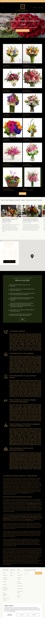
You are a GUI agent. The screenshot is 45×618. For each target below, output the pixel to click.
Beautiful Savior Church (35, 440)
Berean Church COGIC (36, 443)
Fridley (29, 339)
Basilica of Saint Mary (24, 440)
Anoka (23, 333)
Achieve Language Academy (29, 405)
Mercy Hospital (25, 365)
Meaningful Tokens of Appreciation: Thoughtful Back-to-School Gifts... (10, 220)
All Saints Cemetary (24, 381)
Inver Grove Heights (14, 340)
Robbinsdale (12, 347)
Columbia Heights (34, 336)
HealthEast (21, 362)
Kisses (24, 116)
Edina (39, 337)
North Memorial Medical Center (24, 369)
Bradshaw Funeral (13, 386)
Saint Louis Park (32, 347)
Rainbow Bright (6, 140)
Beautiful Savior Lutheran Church (17, 441)
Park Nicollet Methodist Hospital (17, 370)
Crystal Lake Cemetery (21, 394)
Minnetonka (28, 343)
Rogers (16, 347)
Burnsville (35, 335)
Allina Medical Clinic (25, 357)
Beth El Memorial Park (24, 385)
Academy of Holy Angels (15, 405)
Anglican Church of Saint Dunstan (33, 433)
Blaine (10, 335)
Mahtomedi (21, 341)
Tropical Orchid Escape (8, 165)
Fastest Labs (30, 361)
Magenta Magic (6, 91)
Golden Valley (34, 339)
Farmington (19, 339)
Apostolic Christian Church (23, 435)
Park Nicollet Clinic (36, 369)
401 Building (12, 404)
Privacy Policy (12, 611)
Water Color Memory (27, 165)
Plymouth (27, 345)
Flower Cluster (6, 116)
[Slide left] (20, 236)
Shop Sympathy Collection (22, 30)
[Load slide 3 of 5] (21, 39)
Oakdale (14, 345)
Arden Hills (34, 333)
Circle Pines (27, 336)
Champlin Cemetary (27, 389)
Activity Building (18, 407)
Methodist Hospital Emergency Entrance (25, 368)
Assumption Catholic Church (34, 436)
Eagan (30, 337)
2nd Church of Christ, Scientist (16, 428)
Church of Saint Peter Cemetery (21, 390)
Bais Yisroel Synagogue (29, 439)
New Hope (27, 344)
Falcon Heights (12, 339)
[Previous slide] (14, 39)
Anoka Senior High (13, 420)
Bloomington (15, 335)
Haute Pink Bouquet (27, 91)
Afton (10, 333)
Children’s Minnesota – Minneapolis (25, 360)
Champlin (11, 336)
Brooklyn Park (30, 335)
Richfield (39, 345)
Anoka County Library (25, 415)
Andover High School (36, 412)
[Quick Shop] (34, 8)
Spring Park (15, 349)
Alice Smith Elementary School (28, 409)
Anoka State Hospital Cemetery (17, 382)
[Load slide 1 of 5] (17, 39)
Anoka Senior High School (24, 420)
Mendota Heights (13, 343)
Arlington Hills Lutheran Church (17, 436)
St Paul (20, 349)
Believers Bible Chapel (14, 443)
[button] (2, 7)
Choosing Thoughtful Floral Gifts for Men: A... (31, 220)
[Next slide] (27, 39)
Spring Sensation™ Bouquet (29, 66)
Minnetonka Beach (36, 343)
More (22, 319)
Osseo (18, 345)
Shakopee (19, 348)
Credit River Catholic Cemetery (24, 393)
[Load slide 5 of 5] (24, 39)
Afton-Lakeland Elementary (21, 408)
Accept (21, 614)
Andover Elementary (14, 412)
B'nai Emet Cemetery (19, 384)
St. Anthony (25, 349)
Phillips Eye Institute (30, 370)
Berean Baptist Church (25, 443)
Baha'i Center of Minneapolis (16, 439)
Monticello (11, 344)
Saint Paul (39, 347)
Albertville (15, 333)
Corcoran (15, 337)
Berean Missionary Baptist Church (17, 444)
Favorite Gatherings (27, 140)
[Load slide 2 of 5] (19, 39)
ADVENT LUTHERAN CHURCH (30, 428)
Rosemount (21, 347)
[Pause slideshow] (30, 39)
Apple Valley (28, 333)
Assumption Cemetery (31, 382)
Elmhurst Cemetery (24, 396)
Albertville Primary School (15, 409)
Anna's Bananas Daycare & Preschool (18, 413)
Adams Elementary (28, 407)
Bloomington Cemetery (35, 385)
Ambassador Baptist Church (19, 433)
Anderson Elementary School (34, 411)
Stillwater (31, 349)
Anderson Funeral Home (35, 381)
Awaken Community (28, 437)
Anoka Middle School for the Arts (22, 416)
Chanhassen (17, 336)
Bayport (39, 333)
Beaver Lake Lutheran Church (33, 441)
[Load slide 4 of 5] (23, 39)
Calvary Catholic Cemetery (22, 388)
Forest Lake (24, 339)
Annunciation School (33, 413)
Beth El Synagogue (29, 444)
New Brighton (22, 344)
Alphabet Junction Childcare (20, 411)
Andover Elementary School (25, 412)
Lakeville (27, 340)
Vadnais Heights (37, 349)
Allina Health (18, 357)
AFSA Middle (25, 404)
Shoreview (24, 348)
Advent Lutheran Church (35, 429)
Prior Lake (33, 345)
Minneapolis (21, 343)
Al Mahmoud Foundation (25, 432)
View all (22, 193)
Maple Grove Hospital (26, 364)
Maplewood (38, 341)
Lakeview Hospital (28, 362)
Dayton (27, 337)
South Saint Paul (31, 348)
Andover (19, 333)
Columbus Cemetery (23, 392)
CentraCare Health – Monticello (25, 358)
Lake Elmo (21, 340)
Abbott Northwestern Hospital (16, 356)
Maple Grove (27, 341)
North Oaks (33, 344)
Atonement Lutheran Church (16, 437)
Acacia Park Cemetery (14, 380)
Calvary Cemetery (18, 389)
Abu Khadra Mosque (25, 429)
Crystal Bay (23, 337)
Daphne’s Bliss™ (6, 66)
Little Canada (15, 341)
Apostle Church (12, 435)
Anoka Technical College (35, 420)
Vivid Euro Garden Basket (8, 190)
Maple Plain (33, 341)
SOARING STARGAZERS (28, 190)
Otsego (22, 345)
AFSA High (19, 404)
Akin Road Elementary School (34, 408)
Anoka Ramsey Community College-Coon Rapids (30, 418)
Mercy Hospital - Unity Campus (21, 366)
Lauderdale (32, 340)
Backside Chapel (37, 437)
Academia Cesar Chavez (35, 404)
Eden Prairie (35, 337)
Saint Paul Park (13, 348)
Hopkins (39, 339)
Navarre (16, 344)
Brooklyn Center (22, 335)
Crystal (18, 337)
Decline (34, 614)
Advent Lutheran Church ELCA (16, 431)
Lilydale (37, 340)
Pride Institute (27, 372)
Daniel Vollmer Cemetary (32, 394)
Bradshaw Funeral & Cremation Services (27, 386)
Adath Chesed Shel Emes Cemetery (29, 380)
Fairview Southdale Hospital (20, 361)
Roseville (26, 347)
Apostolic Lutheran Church (35, 435)
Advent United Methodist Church (32, 431)
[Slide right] (25, 236)
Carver (39, 335)
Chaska (22, 336)
